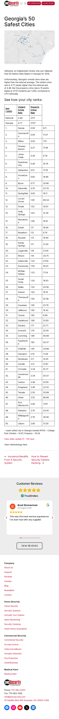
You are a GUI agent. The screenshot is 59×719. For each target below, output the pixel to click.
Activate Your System (14, 615)
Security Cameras (12, 624)
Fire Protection (11, 658)
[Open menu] (21, 3)
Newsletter (9, 590)
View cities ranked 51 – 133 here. (19, 439)
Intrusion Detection (13, 653)
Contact (8, 595)
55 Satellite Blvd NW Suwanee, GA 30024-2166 (26, 700)
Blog (6, 585)
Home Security (11, 606)
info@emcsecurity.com (14, 697)
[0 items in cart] (25, 3)
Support (8, 572)
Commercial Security (13, 640)
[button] (52, 518)
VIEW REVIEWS (29, 545)
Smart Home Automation (15, 628)
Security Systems (12, 610)
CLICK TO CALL (49, 3)
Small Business (11, 662)
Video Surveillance (12, 649)
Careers (7, 581)
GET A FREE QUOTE (34, 3)
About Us (8, 567)
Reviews (8, 576)
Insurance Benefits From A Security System (16, 459)
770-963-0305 (18, 690)
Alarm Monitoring (12, 619)
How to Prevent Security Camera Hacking (40, 459)
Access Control (11, 644)
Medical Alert (10, 674)
